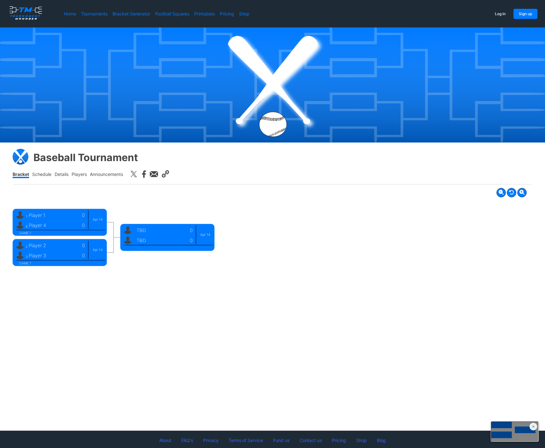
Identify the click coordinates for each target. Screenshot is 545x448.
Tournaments (94, 13)
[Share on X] (134, 174)
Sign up (525, 13)
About (165, 440)
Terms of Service (246, 440)
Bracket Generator (131, 13)
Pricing (227, 13)
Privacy (211, 440)
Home (70, 13)
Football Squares (172, 13)
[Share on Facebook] (144, 174)
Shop (244, 13)
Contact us (311, 440)
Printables (204, 13)
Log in (500, 13)
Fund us (281, 440)
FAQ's (187, 440)
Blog (381, 440)
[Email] (154, 174)
